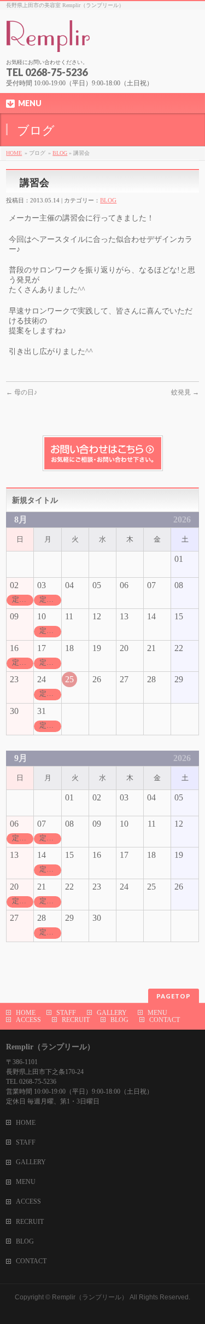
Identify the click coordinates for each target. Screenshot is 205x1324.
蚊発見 (185, 392)
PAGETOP (173, 996)
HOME (14, 153)
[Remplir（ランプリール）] (101, 40)
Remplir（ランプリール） (90, 1297)
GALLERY (112, 1013)
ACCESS (28, 1020)
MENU (157, 1013)
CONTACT (164, 1020)
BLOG (59, 153)
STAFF (66, 1013)
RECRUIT (76, 1020)
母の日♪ (21, 392)
